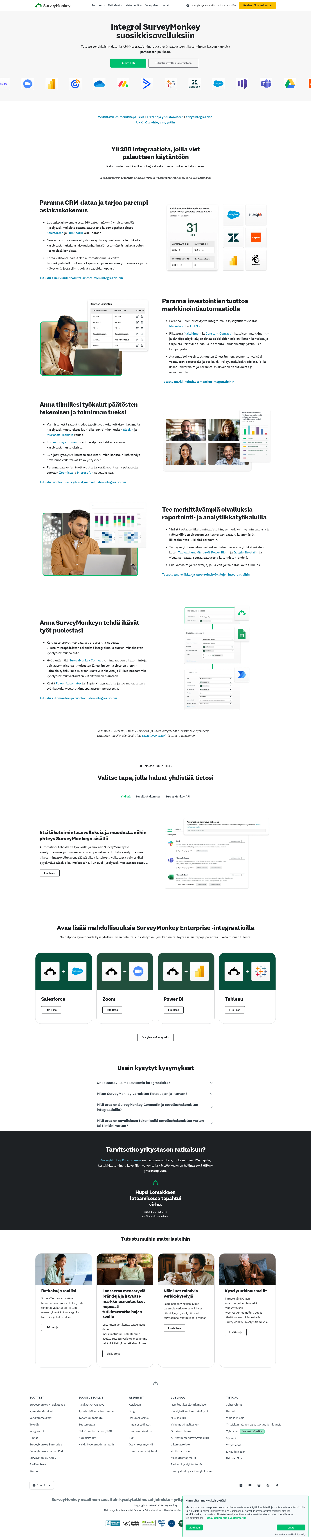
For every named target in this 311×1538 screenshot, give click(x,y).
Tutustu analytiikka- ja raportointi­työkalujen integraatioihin (206, 574)
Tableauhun (186, 552)
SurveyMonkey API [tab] (178, 796)
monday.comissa (65, 442)
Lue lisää (49, 873)
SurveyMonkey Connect (86, 660)
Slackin (128, 429)
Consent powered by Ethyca (288, 1534)
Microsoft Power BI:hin (213, 552)
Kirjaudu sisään (227, 5)
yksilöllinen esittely (154, 735)
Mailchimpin (192, 333)
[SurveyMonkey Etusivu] (53, 6)
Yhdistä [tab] (126, 796)
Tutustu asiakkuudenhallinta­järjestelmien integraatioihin (81, 278)
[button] (155, 1082)
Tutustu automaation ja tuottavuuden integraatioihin (78, 698)
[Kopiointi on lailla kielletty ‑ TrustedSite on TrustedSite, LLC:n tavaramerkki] (149, 1525)
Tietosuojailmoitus (215, 1517)
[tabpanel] (155, 858)
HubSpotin (75, 233)
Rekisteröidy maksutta (257, 5)
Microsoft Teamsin (60, 435)
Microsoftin (85, 472)
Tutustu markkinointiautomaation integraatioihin (198, 382)
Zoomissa (66, 472)
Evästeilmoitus (237, 1517)
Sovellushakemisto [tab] (148, 796)
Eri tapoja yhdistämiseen (165, 117)
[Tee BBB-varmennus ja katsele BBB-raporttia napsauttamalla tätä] (112, 1525)
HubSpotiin (198, 326)
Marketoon (176, 326)
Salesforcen (55, 233)
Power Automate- (68, 683)
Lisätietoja (52, 1327)
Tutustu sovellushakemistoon (173, 63)
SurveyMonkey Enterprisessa (120, 1160)
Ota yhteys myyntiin (203, 5)
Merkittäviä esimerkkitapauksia (121, 117)
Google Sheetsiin (246, 552)
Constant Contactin (219, 333)
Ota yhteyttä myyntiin (155, 1037)
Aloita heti (128, 63)
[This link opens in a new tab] (240, 1485)
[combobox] (42, 1485)
